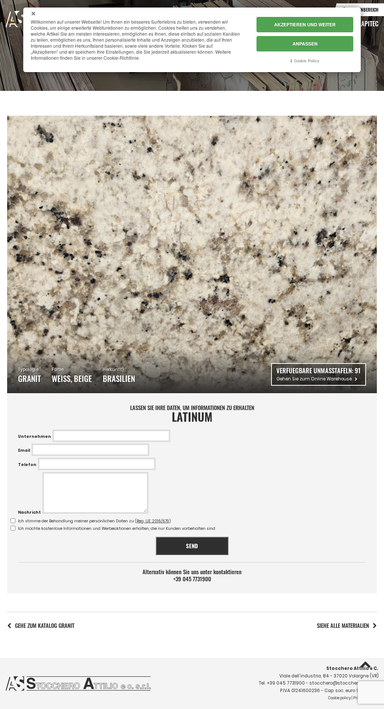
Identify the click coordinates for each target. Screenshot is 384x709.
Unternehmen (34, 436)
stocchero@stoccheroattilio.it (343, 683)
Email (24, 450)
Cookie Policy (307, 61)
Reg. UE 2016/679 (152, 521)
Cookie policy (339, 697)
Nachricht (29, 512)
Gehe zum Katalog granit (44, 625)
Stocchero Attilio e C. (352, 668)
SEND (192, 546)
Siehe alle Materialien (343, 625)
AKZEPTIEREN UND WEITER (305, 24)
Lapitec (368, 23)
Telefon (27, 465)
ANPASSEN (305, 43)
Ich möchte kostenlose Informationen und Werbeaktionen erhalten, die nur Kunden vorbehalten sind (116, 528)
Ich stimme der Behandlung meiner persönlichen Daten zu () (94, 521)
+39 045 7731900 (192, 578)
